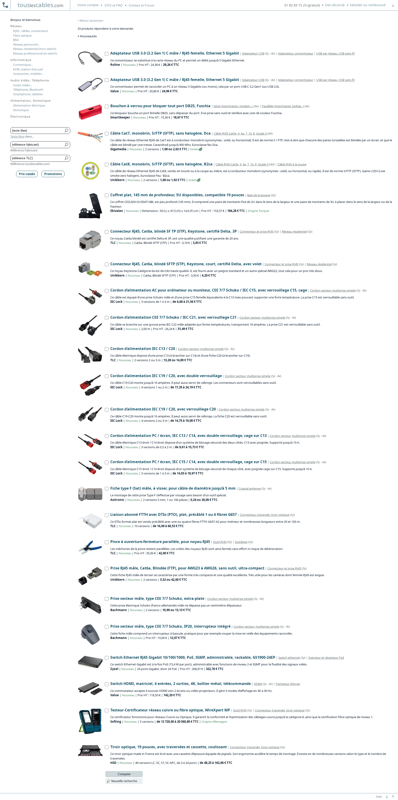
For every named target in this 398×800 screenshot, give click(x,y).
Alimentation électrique (29, 105)
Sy (267, 53)
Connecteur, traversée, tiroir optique (264, 515)
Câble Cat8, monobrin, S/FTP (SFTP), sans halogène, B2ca (161, 164)
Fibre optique (22, 35)
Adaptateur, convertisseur (295, 53)
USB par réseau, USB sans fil (335, 53)
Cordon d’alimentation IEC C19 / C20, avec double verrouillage (166, 375)
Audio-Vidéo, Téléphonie (29, 80)
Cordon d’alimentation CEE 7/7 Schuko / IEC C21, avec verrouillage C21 (173, 317)
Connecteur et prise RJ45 (256, 231)
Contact (141, 5)
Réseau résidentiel (294, 231)
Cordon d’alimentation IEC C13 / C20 (142, 348)
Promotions (53, 174)
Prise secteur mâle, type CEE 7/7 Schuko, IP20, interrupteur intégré (170, 626)
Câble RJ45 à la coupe (292, 164)
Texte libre (17, 136)
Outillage (241, 542)
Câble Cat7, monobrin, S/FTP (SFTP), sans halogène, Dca (160, 133)
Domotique (21, 110)
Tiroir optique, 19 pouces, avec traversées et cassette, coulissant (168, 746)
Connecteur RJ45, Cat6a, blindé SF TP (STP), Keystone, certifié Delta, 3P (173, 231)
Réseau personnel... (26, 44)
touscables (40, 5)
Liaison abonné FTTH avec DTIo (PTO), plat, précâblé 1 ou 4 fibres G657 (173, 514)
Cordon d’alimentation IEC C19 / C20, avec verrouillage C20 (163, 409)
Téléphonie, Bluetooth (28, 89)
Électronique (20, 116)
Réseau (16, 26)
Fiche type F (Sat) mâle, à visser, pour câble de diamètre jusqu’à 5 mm (173, 488)
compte (88, 5)
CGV (114, 5)
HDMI (258, 684)
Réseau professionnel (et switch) (35, 53)
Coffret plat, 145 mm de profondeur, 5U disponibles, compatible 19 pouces (177, 194)
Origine (253, 211)
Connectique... (23, 65)
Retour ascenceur (91, 20)
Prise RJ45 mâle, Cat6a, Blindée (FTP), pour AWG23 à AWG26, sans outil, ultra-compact (187, 568)
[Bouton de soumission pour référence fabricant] (66, 145)
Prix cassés (27, 174)
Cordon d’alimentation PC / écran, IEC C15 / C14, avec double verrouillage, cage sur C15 (188, 461)
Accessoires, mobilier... (28, 74)
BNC (16, 40)
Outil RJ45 (219, 542)
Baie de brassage (258, 195)
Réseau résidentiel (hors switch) (34, 49)
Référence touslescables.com (30, 164)
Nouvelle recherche (124, 781)
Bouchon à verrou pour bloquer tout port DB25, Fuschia (160, 105)
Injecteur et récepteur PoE (326, 658)
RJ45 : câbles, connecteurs (30, 31)
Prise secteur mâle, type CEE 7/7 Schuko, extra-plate (157, 598)
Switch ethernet (289, 658)
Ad (270, 133)
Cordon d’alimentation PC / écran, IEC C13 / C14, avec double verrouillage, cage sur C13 (188, 435)
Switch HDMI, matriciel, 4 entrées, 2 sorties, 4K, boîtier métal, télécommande (180, 683)
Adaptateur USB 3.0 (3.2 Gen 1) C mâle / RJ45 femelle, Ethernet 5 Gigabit (174, 53)
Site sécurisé (335, 5)
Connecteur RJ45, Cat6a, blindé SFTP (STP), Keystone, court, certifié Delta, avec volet (186, 263)
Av (272, 53)
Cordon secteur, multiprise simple (333, 290)
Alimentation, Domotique (30, 100)
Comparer (124, 774)
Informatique (20, 60)
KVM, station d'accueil (28, 69)
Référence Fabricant (24, 150)
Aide (379, 796)
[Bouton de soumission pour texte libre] (66, 130)
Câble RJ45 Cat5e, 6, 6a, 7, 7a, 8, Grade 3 (240, 133)
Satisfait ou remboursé (368, 5)
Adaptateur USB (253, 53)
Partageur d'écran (288, 684)
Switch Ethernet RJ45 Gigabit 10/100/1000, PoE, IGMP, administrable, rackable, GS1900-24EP (192, 657)
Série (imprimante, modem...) (233, 106)
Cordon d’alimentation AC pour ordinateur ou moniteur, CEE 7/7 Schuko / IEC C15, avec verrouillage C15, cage (208, 290)
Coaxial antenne (250, 488)
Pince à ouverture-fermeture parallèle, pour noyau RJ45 (160, 541)
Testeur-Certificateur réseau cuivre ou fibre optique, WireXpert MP (170, 710)
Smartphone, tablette (28, 94)
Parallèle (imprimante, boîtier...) (283, 106)
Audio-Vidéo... (22, 85)
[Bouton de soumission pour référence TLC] (66, 158)
